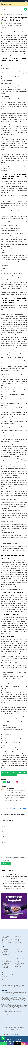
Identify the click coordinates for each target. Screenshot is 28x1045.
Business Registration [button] (7, 932)
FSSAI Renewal (18, 936)
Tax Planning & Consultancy (5, 967)
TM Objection (5, 949)
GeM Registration (6, 976)
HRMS (3, 981)
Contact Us (10, 1027)
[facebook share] (8, 782)
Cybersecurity (18, 966)
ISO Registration (5, 954)
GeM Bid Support (6, 978)
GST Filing (17, 949)
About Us (22, 1027)
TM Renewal (4, 951)
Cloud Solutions (18, 964)
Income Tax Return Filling (7, 969)
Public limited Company (7, 940)
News (18, 1027)
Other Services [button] (5, 972)
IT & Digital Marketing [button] (19, 958)
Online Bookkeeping (6, 964)
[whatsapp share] (4, 782)
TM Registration (5, 948)
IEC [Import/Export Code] (20, 938)
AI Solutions (17, 961)
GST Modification (18, 951)
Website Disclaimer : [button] (5, 990)
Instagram (15, 808)
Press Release (12, 1029)
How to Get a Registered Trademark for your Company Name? (20, 813)
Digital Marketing (18, 960)
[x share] (13, 782)
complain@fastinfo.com (16, 1034)
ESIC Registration (6, 963)
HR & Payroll (5, 979)
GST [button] (15, 946)
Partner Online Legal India (7, 974)
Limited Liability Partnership (5, 937)
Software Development (20, 963)
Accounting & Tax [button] (6, 958)
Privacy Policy (11, 1041)
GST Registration (18, 948)
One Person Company (7, 939)
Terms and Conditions (20, 1041)
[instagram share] (17, 782)
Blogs (15, 1027)
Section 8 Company (6, 942)
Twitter (19, 808)
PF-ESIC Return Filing (6, 961)
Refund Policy (5, 1041)
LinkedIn (24, 808)
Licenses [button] (17, 932)
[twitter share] (18, 1043)
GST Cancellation (18, 952)
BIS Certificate (18, 942)
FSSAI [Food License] (19, 935)
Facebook (9, 808)
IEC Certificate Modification (18, 940)
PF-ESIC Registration (6, 960)
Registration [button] (4, 946)
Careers (5, 1027)
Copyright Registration (7, 952)
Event (17, 1029)
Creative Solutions (19, 968)
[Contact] (3, 1038)
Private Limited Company (7, 935)
